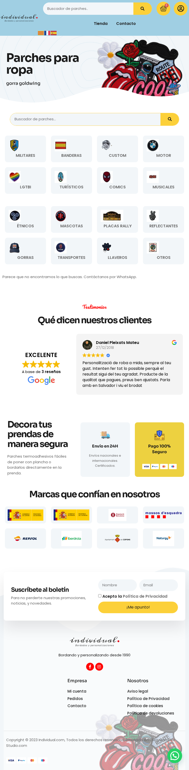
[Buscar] (142, 8)
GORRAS (25, 257)
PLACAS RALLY (118, 226)
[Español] (54, 32)
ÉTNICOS (25, 226)
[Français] (47, 32)
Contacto (126, 23)
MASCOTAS (71, 226)
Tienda (101, 23)
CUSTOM (117, 155)
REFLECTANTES (163, 226)
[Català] (41, 32)
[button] (174, 755)
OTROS (164, 257)
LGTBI (25, 187)
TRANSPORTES (71, 257)
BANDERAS (71, 155)
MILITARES (25, 155)
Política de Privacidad (145, 596)
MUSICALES (163, 187)
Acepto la (134, 596)
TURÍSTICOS (71, 187)
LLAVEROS (117, 257)
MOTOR (163, 155)
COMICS (117, 187)
